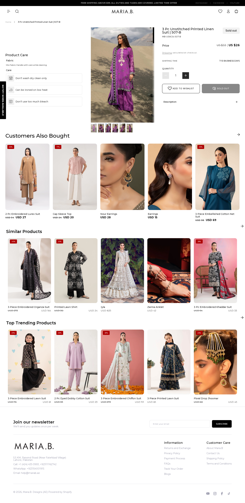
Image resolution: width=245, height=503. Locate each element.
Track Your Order (173, 468)
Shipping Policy (215, 458)
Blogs (167, 473)
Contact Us (213, 453)
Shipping (167, 52)
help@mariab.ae (30, 472)
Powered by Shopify (60, 491)
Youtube (235, 3)
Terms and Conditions (219, 463)
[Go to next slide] (238, 135)
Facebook (218, 3)
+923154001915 (35, 468)
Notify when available (3, 100)
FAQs (167, 463)
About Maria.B (214, 448)
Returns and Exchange (177, 448)
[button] (9, 11)
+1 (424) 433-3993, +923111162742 (37, 464)
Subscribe (222, 424)
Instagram (201, 3)
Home (8, 22)
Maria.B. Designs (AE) (35, 491)
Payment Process (174, 458)
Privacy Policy (172, 453)
